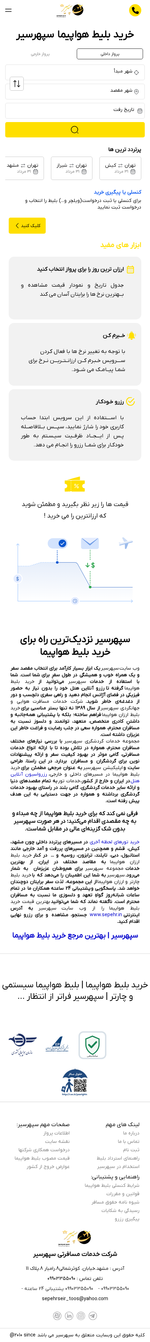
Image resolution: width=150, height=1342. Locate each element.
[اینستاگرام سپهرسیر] (81, 1316)
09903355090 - (113, 1289)
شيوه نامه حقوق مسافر (115, 1202)
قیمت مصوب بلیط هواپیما (42, 1158)
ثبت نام (131, 1150)
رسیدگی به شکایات (121, 1210)
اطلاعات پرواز (56, 1133)
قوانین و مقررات (123, 1194)
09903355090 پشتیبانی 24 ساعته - (57, 1289)
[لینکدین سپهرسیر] (69, 1316)
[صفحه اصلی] (70, 10)
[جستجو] (75, 129)
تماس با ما (129, 1141)
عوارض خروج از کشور (48, 1166)
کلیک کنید (30, 226)
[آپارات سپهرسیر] (57, 1316)
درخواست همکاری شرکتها (44, 1150)
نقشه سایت (57, 1141)
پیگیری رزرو (127, 1219)
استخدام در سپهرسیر (118, 1166)
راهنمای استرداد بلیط (118, 1158)
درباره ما (131, 1133)
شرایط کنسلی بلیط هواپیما (112, 1185)
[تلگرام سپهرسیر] (93, 1316)
